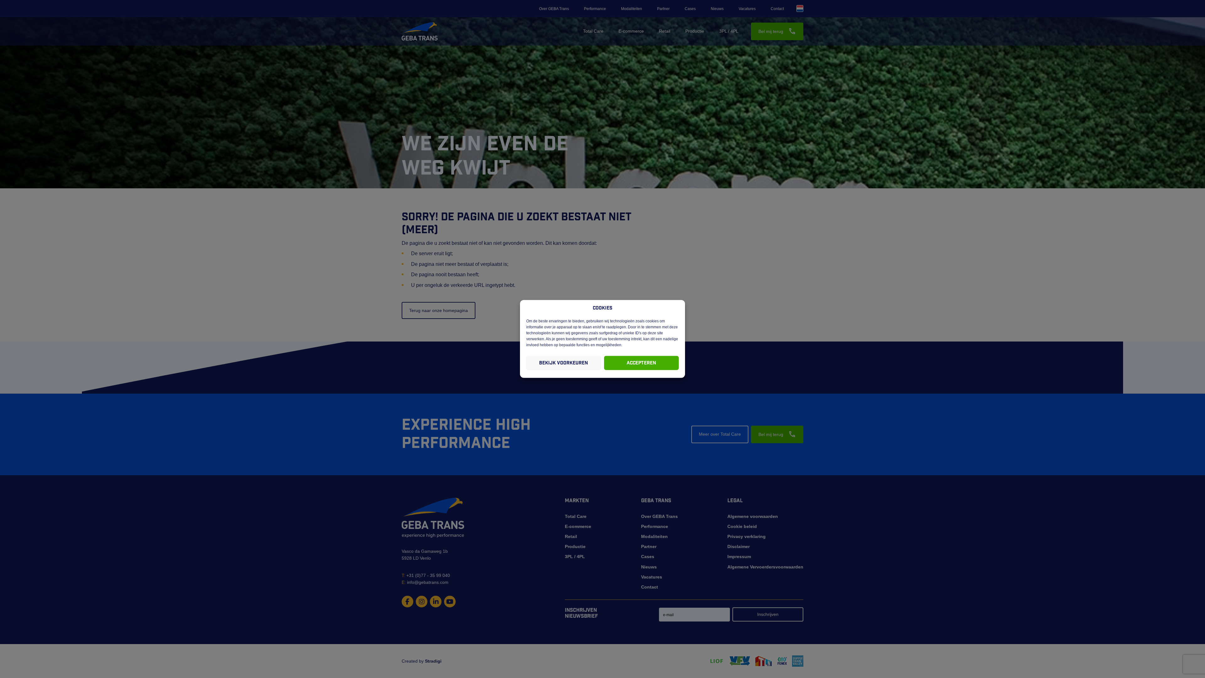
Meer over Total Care (720, 434)
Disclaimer (738, 546)
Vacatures (747, 9)
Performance (595, 9)
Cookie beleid (742, 526)
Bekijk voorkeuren (563, 363)
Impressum (739, 556)
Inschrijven (768, 614)
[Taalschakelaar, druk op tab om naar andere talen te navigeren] (799, 8)
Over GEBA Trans (554, 9)
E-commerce (631, 31)
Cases (690, 9)
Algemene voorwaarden (752, 516)
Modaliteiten (631, 9)
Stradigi (433, 661)
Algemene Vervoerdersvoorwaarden (765, 566)
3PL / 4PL (728, 31)
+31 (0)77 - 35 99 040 (426, 575)
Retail (664, 31)
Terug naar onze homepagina (438, 310)
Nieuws (717, 9)
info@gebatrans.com (425, 582)
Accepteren (641, 363)
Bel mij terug (777, 31)
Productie (694, 31)
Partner (663, 9)
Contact (777, 9)
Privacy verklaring (746, 536)
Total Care (593, 31)
